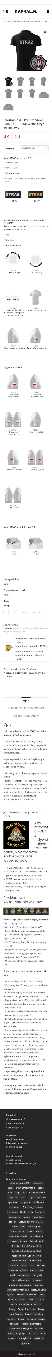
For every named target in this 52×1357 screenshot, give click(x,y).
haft (11, 168)
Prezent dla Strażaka (31, 1323)
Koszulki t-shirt (37, 1241)
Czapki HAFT (21, 1192)
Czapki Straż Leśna (16, 1197)
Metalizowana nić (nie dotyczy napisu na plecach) (23, 221)
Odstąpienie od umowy (16, 1143)
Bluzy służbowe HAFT (20, 1182)
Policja (21, 1318)
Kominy (26, 1216)
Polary (12, 1309)
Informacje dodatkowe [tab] (26, 708)
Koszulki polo (36, 628)
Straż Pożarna (19, 631)
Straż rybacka (24, 1338)
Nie (7, 235)
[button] (45, 32)
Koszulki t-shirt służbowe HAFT (26, 1255)
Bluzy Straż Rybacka (25, 1187)
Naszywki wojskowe (26, 1294)
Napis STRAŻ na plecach (16, 158)
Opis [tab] (26, 701)
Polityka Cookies (14, 1147)
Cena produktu (11, 579)
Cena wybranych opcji (14, 590)
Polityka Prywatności (16, 1139)
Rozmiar (10, 148)
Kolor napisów (11, 173)
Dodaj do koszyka (32, 612)
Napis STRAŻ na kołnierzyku (18, 527)
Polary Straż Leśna (26, 1309)
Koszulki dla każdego (21, 628)
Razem (6, 601)
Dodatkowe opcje (12, 245)
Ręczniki (39, 1328)
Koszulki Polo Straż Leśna (21, 1231)
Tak (10, 240)
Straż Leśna (32, 1333)
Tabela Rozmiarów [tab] (26, 716)
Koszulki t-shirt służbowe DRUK (26, 1246)
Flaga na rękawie (12, 367)
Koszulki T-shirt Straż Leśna (21, 1265)
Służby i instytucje (16, 1333)
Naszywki (37, 1275)
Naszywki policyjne (21, 1280)
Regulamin (11, 1135)
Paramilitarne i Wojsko (30, 1304)
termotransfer (12, 162)
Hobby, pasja (26, 1212)
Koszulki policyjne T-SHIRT (30, 1221)
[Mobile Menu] (48, 11)
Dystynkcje (25, 1202)
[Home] (3, 21)
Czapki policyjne (37, 1192)
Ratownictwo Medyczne (21, 1328)
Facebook (12, 1173)
